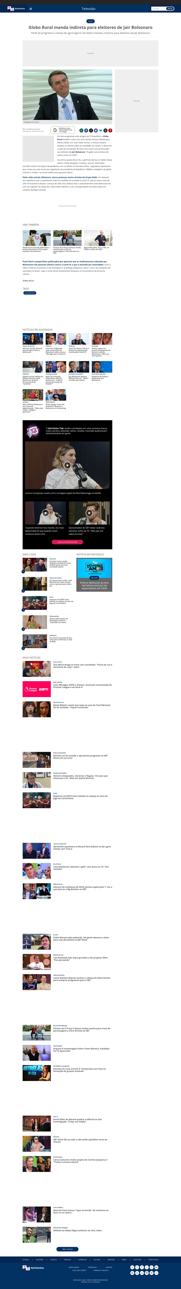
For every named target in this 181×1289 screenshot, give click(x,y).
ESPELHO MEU (153, 1260)
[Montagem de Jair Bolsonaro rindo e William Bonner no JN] (79, 367)
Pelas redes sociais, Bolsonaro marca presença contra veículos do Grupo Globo (60, 177)
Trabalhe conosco (101, 1270)
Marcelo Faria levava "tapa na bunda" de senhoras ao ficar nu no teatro (81, 1211)
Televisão (88, 8)
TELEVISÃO (39, 1260)
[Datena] (33, 367)
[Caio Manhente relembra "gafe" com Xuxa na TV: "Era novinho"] (37, 871)
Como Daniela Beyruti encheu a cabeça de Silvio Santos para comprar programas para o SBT (81, 979)
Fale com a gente (79, 1270)
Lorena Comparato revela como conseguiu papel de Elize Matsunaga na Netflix (63, 493)
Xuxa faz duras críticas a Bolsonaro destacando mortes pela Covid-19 (79, 350)
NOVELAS (53, 1260)
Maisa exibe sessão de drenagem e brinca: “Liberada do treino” (59, 621)
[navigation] (30, 8)
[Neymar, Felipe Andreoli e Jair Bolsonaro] (56, 395)
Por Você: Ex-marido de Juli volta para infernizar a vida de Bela (61, 640)
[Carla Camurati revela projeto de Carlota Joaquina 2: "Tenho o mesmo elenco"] (37, 1164)
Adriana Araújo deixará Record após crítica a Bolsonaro (32, 350)
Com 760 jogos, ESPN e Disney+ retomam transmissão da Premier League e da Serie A (82, 686)
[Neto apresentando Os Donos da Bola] (33, 395)
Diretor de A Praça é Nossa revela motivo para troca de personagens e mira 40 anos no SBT (67, 250)
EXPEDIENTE (92, 1267)
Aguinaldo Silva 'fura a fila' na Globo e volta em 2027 (96, 248)
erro (110, 130)
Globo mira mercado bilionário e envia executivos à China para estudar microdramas (36, 249)
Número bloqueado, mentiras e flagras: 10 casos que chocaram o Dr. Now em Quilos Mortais (80, 777)
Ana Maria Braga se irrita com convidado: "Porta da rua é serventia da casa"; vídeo (82, 665)
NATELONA (137, 1260)
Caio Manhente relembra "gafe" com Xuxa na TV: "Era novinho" (81, 867)
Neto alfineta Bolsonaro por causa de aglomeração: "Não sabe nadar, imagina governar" (33, 408)
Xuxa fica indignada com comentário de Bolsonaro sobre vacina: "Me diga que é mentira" (56, 351)
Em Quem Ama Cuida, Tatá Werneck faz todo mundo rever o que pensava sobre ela (61, 583)
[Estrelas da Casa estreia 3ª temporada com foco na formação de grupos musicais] (37, 1073)
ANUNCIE (109, 1267)
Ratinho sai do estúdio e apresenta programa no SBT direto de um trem (80, 756)
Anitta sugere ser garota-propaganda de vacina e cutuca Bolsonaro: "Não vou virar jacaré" (101, 352)
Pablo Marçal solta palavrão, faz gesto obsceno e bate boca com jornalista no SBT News (81, 938)
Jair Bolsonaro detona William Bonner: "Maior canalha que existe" (78, 378)
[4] (35, 622)
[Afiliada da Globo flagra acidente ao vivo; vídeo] (37, 1235)
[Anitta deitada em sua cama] (102, 339)
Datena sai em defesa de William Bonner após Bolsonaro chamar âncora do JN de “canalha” (33, 380)
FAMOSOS (67, 1260)
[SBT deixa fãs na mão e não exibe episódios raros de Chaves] (37, 1144)
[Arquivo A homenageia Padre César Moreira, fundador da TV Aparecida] (37, 1053)
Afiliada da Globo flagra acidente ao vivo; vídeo (77, 1230)
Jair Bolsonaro (78, 152)
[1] (35, 564)
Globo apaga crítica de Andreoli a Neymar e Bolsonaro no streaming (56, 406)
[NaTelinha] (16, 8)
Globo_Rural (28, 280)
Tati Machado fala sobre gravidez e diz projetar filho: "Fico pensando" (80, 958)
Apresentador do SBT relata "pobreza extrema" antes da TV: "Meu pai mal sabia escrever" (87, 530)
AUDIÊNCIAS (82, 1260)
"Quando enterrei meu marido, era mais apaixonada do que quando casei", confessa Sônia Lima (44, 530)
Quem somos (74, 1267)
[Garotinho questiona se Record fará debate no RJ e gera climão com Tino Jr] (37, 851)
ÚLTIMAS (26, 1260)
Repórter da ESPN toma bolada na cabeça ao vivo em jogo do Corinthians (62, 601)
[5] (35, 641)
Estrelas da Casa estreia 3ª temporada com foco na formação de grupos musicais (79, 1070)
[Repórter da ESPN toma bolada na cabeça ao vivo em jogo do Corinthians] (37, 800)
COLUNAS (97, 1260)
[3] (35, 603)
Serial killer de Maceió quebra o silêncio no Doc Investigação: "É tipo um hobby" (77, 1120)
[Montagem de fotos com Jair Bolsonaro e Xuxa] (56, 339)
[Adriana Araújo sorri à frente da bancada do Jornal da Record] (33, 339)
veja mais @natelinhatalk (67, 542)
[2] (35, 584)
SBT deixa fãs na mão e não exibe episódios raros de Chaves (80, 1140)
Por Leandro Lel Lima (31, 129)
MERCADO (111, 1260)
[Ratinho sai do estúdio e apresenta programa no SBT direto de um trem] (37, 760)
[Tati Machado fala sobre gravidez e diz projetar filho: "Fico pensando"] (37, 962)
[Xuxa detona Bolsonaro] (79, 339)
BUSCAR (170, 8)
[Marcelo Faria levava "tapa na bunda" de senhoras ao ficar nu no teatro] (37, 1214)
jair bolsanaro (30, 293)
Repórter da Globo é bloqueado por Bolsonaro (100, 378)
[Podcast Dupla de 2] (147, 1273)
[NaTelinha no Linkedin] (142, 1273)
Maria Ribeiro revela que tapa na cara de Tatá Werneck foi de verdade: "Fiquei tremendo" (81, 706)
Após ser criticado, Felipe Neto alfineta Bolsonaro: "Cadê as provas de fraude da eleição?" (54, 380)
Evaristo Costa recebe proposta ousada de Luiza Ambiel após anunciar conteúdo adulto (60, 564)
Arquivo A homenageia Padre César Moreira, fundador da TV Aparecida (81, 1049)
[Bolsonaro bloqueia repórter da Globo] (102, 367)
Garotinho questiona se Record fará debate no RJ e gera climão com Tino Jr (82, 847)
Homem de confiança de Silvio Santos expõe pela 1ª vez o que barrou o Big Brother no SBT (82, 888)
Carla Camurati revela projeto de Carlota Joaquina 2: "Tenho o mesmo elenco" (80, 1160)
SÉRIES (124, 1260)
